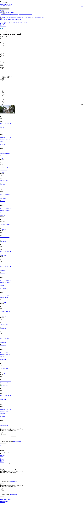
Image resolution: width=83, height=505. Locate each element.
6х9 (11, 22)
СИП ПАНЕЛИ (3, 24)
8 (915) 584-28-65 (9, 4)
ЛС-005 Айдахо (2, 416)
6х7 (9, 22)
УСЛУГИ (2, 25)
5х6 (5, 22)
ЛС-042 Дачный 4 (3, 316)
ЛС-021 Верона (2, 373)
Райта (10, 19)
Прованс (7, 19)
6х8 (10, 22)
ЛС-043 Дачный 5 (3, 302)
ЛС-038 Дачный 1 (3, 359)
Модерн (5, 19)
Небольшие (4, 15)
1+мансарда (4, 69)
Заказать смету (2, 483)
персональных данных (17, 441)
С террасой (36, 17)
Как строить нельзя (2, 461)
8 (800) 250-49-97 (3, 4)
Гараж (3, 74)
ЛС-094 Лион (2, 243)
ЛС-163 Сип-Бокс (3, 172)
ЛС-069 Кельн (2, 273)
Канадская (3, 99)
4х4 (1, 22)
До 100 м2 (14, 15)
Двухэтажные (12, 12)
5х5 (3, 22)
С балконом (2, 17)
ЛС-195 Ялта (2, 115)
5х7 (6, 22)
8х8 (17, 22)
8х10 (20, 22)
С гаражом (6, 17)
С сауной (32, 17)
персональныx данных (13, 494)
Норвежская (4, 101)
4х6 (2, 22)
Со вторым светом (41, 17)
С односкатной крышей (12, 17)
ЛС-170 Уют (2, 158)
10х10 (24, 22)
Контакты (2, 462)
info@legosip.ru (8, 5)
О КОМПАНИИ (3, 26)
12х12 (26, 22)
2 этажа (3, 70)
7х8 (16, 22)
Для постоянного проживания (5, 14)
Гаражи (21, 14)
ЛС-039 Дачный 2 (3, 345)
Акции (4, 3)
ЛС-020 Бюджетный (3, 387)
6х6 (7, 22)
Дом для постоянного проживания (7, 75)
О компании (2, 459)
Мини (1, 15)
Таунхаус (3, 78)
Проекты (1, 456)
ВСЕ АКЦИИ (2, 502)
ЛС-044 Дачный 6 (3, 288)
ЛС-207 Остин (2, 201)
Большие (28, 15)
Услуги (1, 458)
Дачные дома (12, 14)
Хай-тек (17, 19)
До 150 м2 (21, 15)
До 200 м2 (25, 15)
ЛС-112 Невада (2, 215)
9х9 (21, 22)
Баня (2, 73)
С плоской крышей (27, 17)
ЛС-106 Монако (3, 229)
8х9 (18, 22)
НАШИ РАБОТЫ (3, 23)
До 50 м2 (7, 15)
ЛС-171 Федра (2, 144)
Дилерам (1, 3)
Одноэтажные (2, 12)
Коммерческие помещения (27, 14)
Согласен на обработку (9, 481)
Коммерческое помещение (6, 77)
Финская (3, 102)
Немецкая (3, 100)
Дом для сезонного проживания (7, 76)
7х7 (14, 22)
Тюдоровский (13, 19)
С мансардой (7, 12)
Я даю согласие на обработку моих (11, 441)
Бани (19, 14)
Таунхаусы (16, 14)
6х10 (13, 22)
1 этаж (3, 68)
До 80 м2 (11, 15)
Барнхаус (1, 19)
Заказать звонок (3, 5)
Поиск (81, 6)
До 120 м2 (18, 15)
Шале (20, 19)
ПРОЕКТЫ (2, 10)
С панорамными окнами (20, 17)
